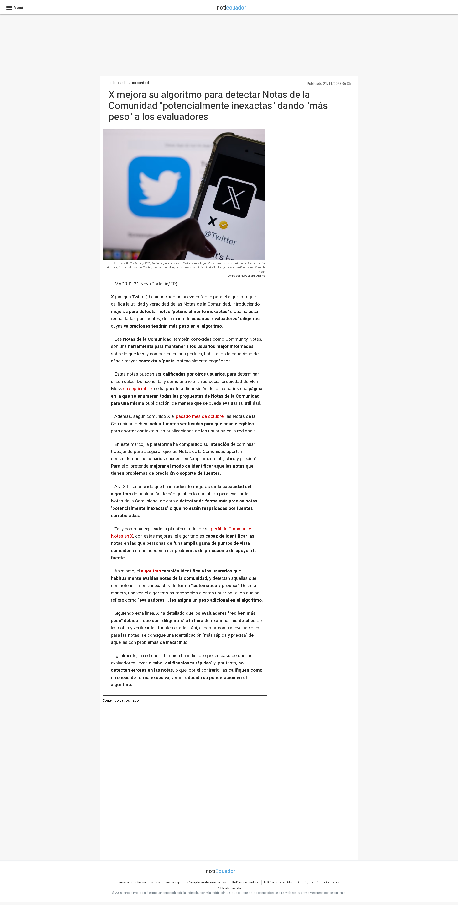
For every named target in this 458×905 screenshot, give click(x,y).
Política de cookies (245, 882)
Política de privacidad (278, 882)
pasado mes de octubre (200, 416)
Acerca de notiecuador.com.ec (140, 882)
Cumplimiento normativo (206, 882)
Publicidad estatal (229, 888)
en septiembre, (137, 388)
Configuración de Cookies (318, 882)
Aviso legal (173, 882)
